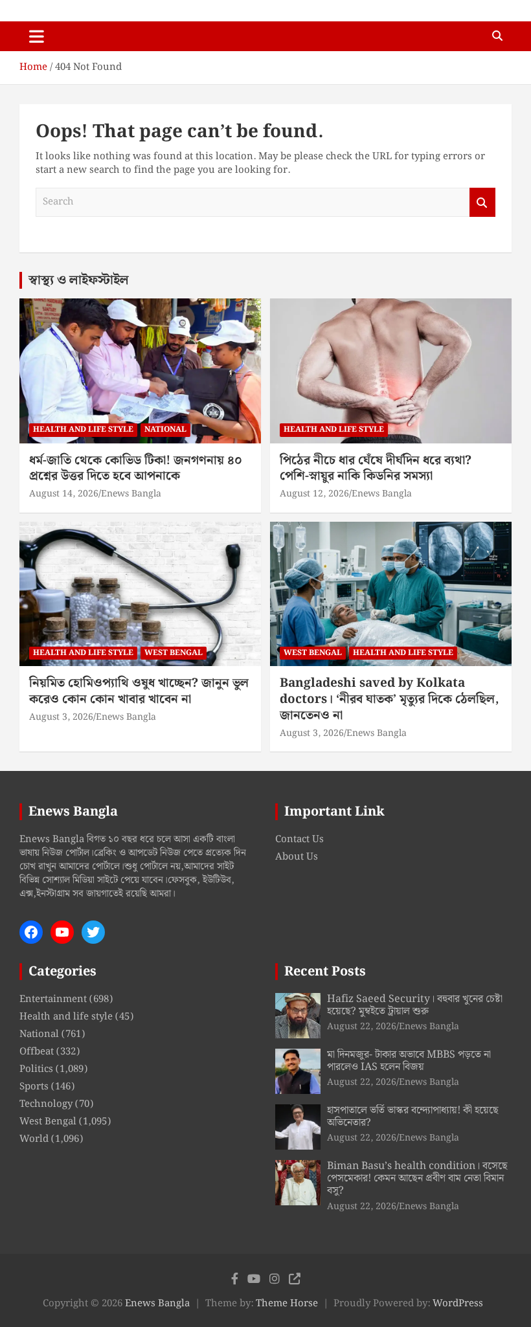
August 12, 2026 (314, 494)
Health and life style (83, 429)
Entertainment (53, 999)
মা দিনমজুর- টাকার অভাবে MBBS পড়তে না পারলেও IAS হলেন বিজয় (409, 1061)
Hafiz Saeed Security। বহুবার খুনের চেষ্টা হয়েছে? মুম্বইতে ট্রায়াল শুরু (415, 1005)
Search (482, 202)
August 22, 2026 (361, 1027)
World (34, 1139)
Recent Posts (325, 971)
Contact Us (299, 839)
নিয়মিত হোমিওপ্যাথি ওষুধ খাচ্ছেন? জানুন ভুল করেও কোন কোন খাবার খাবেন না (139, 691)
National (165, 429)
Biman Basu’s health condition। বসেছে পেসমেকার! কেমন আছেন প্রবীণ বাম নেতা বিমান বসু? (417, 1178)
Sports (34, 1087)
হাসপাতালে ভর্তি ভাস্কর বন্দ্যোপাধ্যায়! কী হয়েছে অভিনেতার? (413, 1116)
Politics (36, 1069)
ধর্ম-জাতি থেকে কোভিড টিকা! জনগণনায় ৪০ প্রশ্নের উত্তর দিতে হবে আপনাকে (135, 469)
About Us (296, 857)
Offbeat (36, 1052)
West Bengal (173, 653)
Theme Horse (287, 1303)
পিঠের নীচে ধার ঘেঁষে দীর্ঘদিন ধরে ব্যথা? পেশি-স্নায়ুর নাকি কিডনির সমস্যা (375, 469)
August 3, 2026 (61, 717)
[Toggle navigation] (36, 36)
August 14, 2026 (63, 494)
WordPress (458, 1303)
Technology (46, 1104)
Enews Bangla (131, 494)
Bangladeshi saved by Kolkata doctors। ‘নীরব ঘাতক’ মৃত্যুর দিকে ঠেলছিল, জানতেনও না (389, 699)
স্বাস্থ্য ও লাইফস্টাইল (78, 280)
